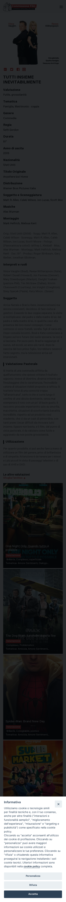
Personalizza (33, 876)
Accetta (33, 894)
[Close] (58, 804)
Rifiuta (33, 885)
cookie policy (32, 866)
